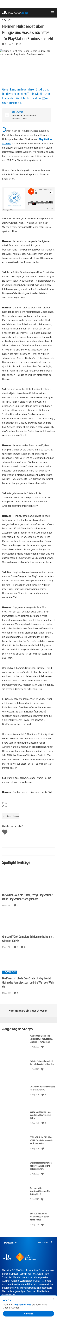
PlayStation (18, 12)
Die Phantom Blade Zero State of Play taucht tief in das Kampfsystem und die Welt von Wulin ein (28, 982)
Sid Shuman (17, 111)
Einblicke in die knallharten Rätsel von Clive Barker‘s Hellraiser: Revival (41, 1165)
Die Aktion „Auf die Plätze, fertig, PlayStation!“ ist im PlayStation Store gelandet (27, 897)
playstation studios (11, 816)
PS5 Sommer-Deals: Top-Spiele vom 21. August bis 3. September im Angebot (41, 1038)
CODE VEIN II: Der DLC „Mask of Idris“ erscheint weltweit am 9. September (41, 1140)
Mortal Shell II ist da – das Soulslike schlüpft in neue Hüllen (40, 1114)
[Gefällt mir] (15, 905)
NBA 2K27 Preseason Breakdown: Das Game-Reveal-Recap (39, 1216)
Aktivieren (28, 1314)
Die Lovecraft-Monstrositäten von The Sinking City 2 (40, 1191)
